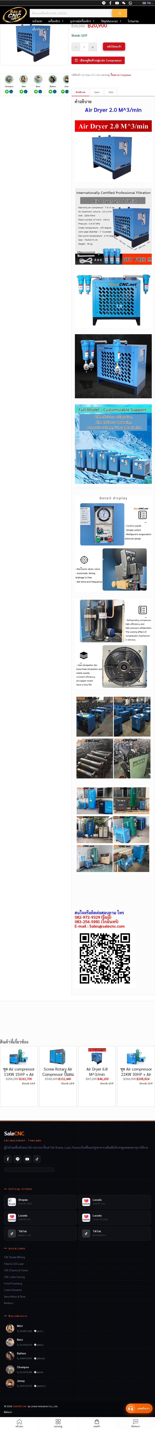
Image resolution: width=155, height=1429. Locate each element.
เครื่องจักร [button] (54, 21)
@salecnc (41, 1385)
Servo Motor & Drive (14, 1296)
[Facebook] (8, 1159)
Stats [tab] (111, 92)
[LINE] (104, 3)
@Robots (41, 1358)
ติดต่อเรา (9, 1303)
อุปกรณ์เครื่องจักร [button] (80, 21)
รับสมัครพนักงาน (106, 29)
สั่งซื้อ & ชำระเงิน (65, 29)
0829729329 (26, 1385)
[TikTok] (37, 1159)
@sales (40, 1372)
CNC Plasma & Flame (16, 1270)
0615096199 (26, 1344)
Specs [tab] (96, 92)
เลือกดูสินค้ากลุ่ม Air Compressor (101, 60)
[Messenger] (110, 3)
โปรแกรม (133, 21)
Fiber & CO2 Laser (14, 1263)
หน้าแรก (37, 21)
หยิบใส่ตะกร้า (114, 46)
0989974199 (26, 1358)
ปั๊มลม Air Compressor (121, 74)
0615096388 (26, 1372)
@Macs (40, 1344)
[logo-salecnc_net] (15, 14)
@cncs (40, 1331)
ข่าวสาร (85, 29)
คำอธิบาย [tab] (80, 92)
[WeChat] (124, 3)
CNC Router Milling (14, 1257)
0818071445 (26, 1331)
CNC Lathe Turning (14, 1277)
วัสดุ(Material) (109, 21)
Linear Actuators (13, 1290)
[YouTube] (117, 3)
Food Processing (13, 1283)
